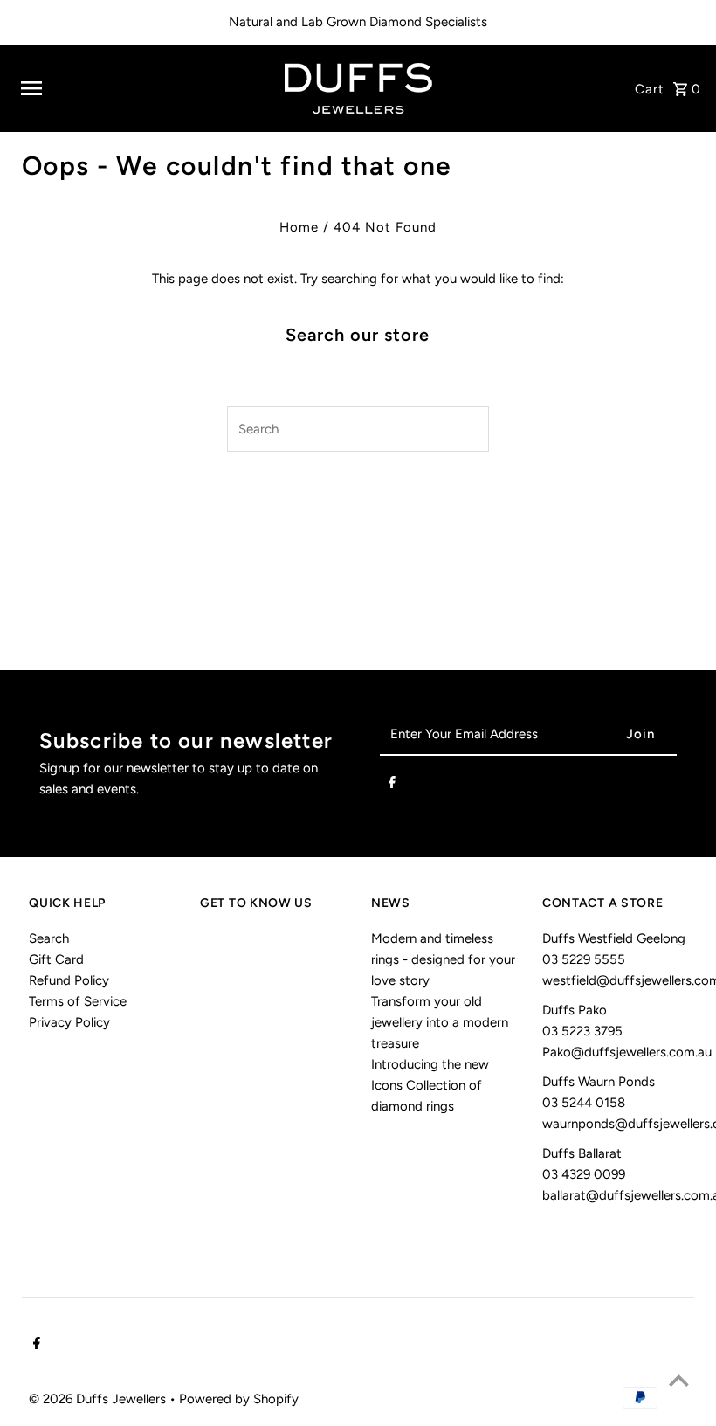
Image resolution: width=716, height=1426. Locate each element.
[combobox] (337, 429)
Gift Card (56, 959)
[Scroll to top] (679, 1380)
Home (299, 227)
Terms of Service (78, 1001)
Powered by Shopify (239, 1399)
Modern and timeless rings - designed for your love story (443, 959)
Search (49, 938)
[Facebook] (392, 785)
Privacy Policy (69, 1022)
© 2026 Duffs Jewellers (99, 1399)
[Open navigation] (139, 88)
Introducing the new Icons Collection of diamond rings (430, 1085)
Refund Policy (69, 980)
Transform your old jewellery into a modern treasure (439, 1022)
